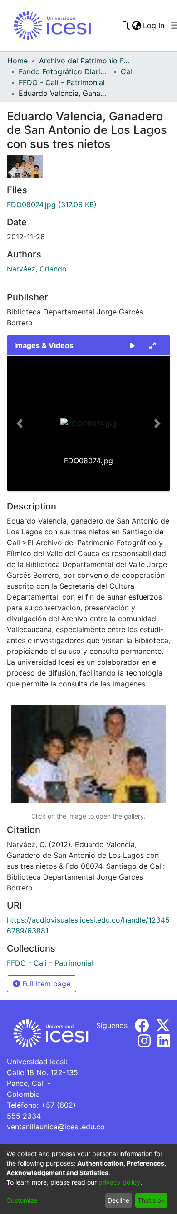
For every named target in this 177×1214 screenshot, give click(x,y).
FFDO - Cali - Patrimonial (62, 82)
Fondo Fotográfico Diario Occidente (64, 71)
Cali (127, 71)
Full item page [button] (45, 983)
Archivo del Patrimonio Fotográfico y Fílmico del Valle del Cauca (84, 60)
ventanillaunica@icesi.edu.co (56, 1126)
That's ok (151, 1200)
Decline (118, 1200)
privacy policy (119, 1182)
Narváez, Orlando (37, 268)
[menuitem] (136, 25)
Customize (22, 1200)
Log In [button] (154, 25)
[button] (19, 423)
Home (17, 60)
